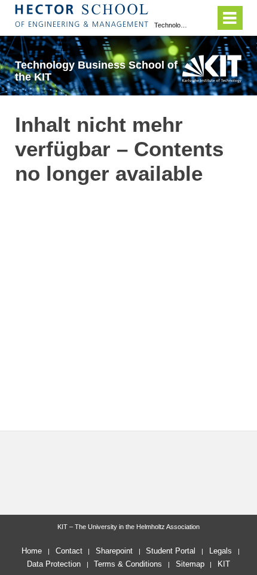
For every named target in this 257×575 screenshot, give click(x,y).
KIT (224, 563)
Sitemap (190, 563)
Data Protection (54, 563)
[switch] (203, 17)
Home (32, 550)
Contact (69, 550)
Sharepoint (114, 550)
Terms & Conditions (128, 563)
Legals (220, 550)
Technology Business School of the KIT (172, 25)
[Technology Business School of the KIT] (212, 68)
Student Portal (170, 550)
